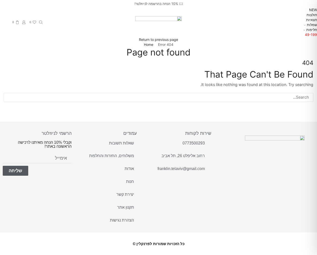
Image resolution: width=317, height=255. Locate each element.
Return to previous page (158, 39)
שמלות (312, 25)
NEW (313, 10)
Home (148, 44)
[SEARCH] (8, 97)
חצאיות (311, 20)
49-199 (311, 34)
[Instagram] (259, 166)
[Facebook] (271, 166)
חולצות (312, 15)
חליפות (311, 30)
